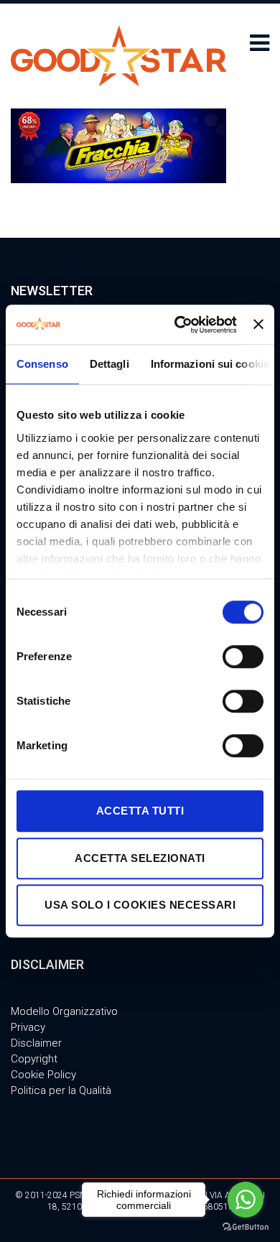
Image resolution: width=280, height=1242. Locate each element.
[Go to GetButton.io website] (246, 1227)
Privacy (28, 1027)
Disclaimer (36, 1043)
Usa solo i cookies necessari (140, 905)
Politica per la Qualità (61, 1090)
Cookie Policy (43, 1074)
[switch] (243, 656)
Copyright (34, 1058)
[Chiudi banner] (258, 325)
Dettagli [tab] (109, 364)
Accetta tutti (140, 811)
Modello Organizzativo (64, 1011)
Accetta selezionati (140, 858)
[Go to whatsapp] (245, 1200)
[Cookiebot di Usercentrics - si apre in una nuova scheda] (178, 324)
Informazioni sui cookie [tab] (210, 364)
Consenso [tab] (42, 364)
